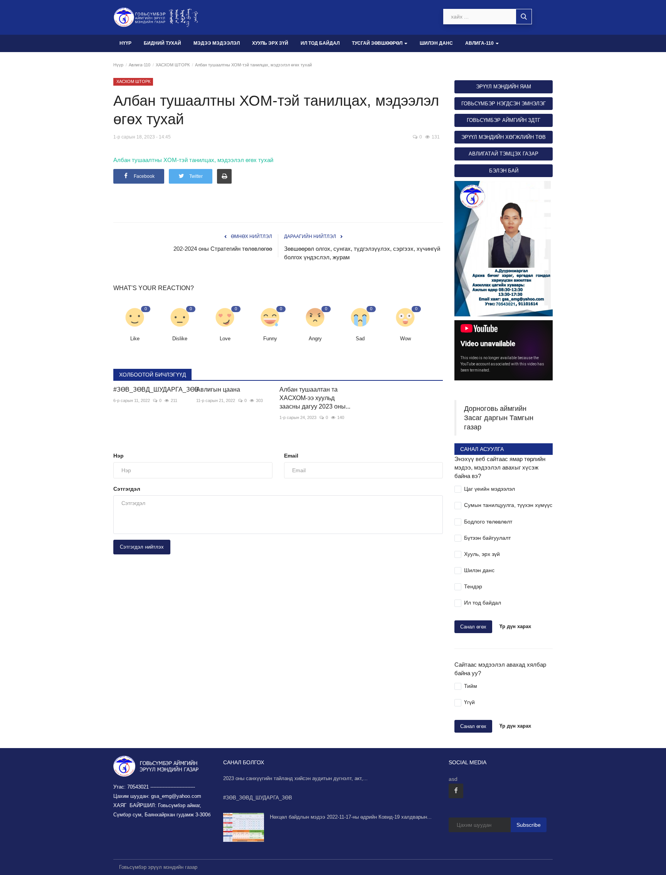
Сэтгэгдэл (126, 489)
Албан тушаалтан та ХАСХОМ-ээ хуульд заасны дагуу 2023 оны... (314, 398)
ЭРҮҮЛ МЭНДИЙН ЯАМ (503, 87)
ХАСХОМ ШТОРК (173, 64)
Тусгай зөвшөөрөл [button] (378, 43)
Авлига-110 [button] (480, 43)
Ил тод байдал (320, 43)
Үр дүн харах (515, 626)
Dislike (179, 338)
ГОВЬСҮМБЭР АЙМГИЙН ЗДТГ (503, 120)
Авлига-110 (139, 64)
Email (291, 456)
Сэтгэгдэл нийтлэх (142, 547)
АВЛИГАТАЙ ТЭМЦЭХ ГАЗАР (503, 154)
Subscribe (528, 825)
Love (225, 338)
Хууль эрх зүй (270, 43)
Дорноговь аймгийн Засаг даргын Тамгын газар (498, 418)
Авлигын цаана (218, 389)
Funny (270, 338)
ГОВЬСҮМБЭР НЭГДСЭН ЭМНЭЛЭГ (503, 103)
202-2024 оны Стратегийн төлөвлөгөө (222, 248)
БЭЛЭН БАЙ (503, 171)
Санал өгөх (473, 627)
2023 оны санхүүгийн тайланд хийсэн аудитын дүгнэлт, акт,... (295, 778)
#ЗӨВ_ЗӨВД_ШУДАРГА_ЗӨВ (149, 389)
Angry (315, 338)
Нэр (118, 456)
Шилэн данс (436, 43)
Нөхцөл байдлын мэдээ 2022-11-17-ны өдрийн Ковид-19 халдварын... (351, 817)
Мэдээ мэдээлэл (216, 43)
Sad (360, 338)
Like (135, 338)
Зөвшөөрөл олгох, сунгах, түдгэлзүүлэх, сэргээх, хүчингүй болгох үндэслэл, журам (362, 252)
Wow (405, 338)
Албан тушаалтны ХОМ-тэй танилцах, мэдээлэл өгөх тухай (193, 160)
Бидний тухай (162, 43)
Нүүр (125, 43)
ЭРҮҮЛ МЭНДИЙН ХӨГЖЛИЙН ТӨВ (503, 137)
